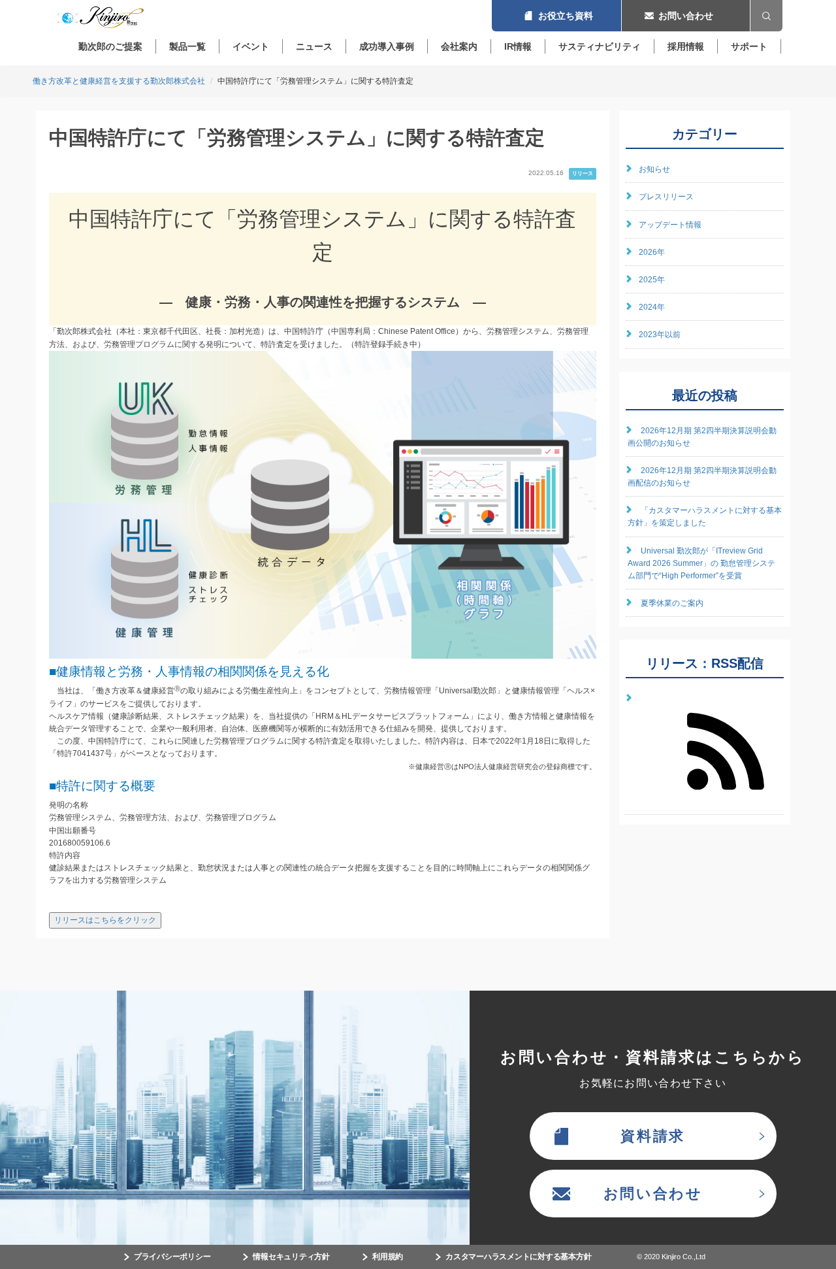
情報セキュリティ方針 (291, 1256)
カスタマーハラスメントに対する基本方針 (518, 1256)
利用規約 (387, 1256)
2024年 (652, 307)
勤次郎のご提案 (110, 46)
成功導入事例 (386, 46)
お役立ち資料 (556, 15)
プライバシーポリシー (172, 1256)
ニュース (314, 46)
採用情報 (685, 46)
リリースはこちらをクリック (105, 920)
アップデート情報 (670, 224)
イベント (251, 46)
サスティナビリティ (599, 46)
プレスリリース (666, 196)
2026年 (652, 252)
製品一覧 (187, 46)
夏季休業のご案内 (672, 603)
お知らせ (654, 169)
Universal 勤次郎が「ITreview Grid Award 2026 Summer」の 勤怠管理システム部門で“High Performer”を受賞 (701, 563)
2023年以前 (660, 334)
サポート (749, 46)
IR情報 (518, 46)
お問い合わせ (685, 15)
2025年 (652, 279)
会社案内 (459, 46)
